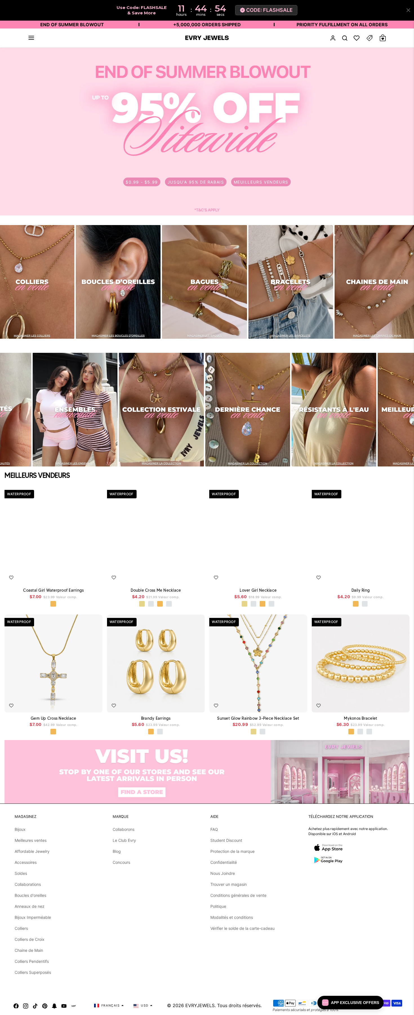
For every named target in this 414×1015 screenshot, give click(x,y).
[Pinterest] (45, 1005)
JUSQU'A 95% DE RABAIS (196, 181)
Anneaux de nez (29, 906)
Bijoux (20, 829)
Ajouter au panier (79, 576)
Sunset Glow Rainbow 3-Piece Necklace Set (258, 718)
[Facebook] (16, 1005)
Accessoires (26, 862)
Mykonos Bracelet (360, 718)
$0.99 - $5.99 (142, 181)
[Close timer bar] (408, 10)
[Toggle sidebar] (369, 37)
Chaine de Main (29, 950)
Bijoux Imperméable (33, 917)
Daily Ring (360, 590)
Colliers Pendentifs (32, 961)
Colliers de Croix (29, 939)
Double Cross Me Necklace (156, 590)
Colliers (21, 928)
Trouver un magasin (228, 884)
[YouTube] (64, 1005)
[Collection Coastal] (161, 409)
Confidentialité (223, 862)
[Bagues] (204, 281)
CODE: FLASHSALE (269, 10)
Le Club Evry (124, 840)
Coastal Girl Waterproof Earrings (53, 590)
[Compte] (332, 38)
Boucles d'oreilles (30, 895)
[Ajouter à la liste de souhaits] (11, 577)
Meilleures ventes (30, 840)
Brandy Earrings (156, 718)
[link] (207, 131)
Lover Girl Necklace (258, 590)
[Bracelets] (291, 281)
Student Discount (226, 840)
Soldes (21, 873)
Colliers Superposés (33, 972)
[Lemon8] (73, 1005)
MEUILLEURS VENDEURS (261, 181)
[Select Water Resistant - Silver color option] (151, 604)
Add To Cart (184, 576)
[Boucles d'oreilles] (118, 281)
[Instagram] (25, 1005)
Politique (218, 906)
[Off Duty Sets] (75, 409)
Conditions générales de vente (238, 895)
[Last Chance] (248, 409)
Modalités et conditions (231, 917)
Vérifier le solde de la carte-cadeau (242, 928)
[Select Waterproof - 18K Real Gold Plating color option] (53, 604)
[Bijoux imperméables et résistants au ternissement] (334, 409)
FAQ (214, 829)
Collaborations (28, 884)
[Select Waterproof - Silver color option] (169, 604)
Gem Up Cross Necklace (53, 718)
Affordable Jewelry (32, 851)
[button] (31, 37)
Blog (117, 851)
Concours (121, 862)
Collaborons (123, 829)
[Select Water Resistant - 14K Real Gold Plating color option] (142, 604)
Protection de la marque (232, 851)
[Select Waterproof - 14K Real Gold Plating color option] (253, 732)
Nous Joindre (222, 873)
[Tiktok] (35, 1005)
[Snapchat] (54, 1005)
